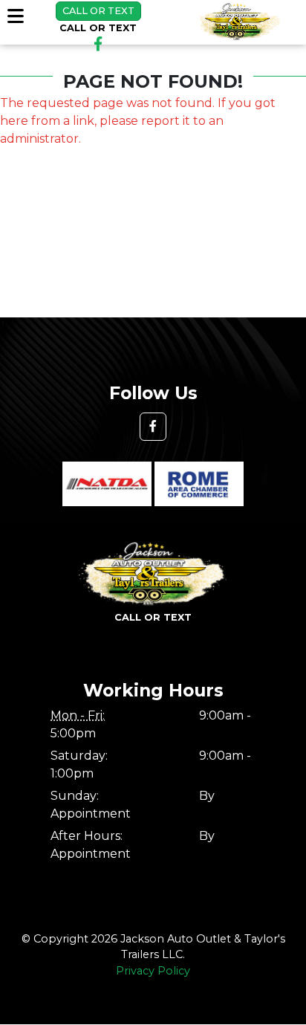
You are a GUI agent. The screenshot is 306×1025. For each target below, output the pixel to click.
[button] (153, 427)
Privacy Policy (153, 970)
